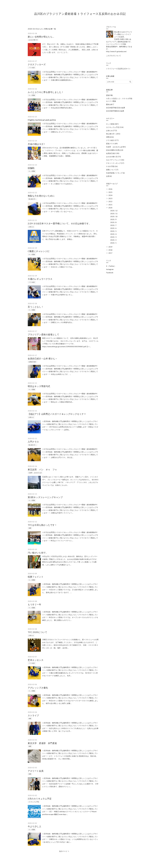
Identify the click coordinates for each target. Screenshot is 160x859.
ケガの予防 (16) (112, 166)
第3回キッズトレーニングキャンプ (45, 497)
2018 (110, 250)
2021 (110, 205)
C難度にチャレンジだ (39, 251)
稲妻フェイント (35, 576)
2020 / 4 (113, 234)
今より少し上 (34, 826)
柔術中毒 (109, 95)
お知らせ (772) (111, 130)
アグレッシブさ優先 (38, 687)
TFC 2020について (37, 632)
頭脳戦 (31, 168)
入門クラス (33, 441)
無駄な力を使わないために (41, 195)
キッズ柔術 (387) (112, 124)
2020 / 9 (113, 219)
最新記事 (109, 90)
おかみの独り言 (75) (113, 157)
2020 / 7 (113, 225)
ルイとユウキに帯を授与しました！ (46, 92)
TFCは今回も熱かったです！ (42, 525)
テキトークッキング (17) (115, 163)
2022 (110, 201)
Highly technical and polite (42, 120)
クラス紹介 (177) (112, 140)
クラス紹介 (32, 67)
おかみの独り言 (33, 40)
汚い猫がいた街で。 (38, 552)
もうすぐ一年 (34, 604)
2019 (110, 247)
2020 (110, 208)
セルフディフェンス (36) (115, 160)
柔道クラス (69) (112, 143)
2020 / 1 (113, 243)
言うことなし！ (35, 306)
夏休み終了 (110, 104)
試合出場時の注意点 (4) (114, 150)
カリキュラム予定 (34, 802)
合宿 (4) (109, 176)
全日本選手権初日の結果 (115, 111)
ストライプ (33, 715)
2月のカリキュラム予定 (40, 798)
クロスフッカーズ (37, 64)
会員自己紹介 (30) (112, 153)
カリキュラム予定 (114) (114, 127)
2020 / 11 (113, 214)
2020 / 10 (113, 216)
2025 (110, 192)
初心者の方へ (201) (113, 134)
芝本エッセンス (35, 660)
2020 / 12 (113, 211)
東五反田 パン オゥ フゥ (42, 469)
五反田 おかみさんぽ (35, 472)
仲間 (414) (110, 137)
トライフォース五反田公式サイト (118, 69)
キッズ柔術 (32, 95)
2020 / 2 (113, 240)
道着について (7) (112, 170)
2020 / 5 (113, 231)
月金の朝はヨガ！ (37, 144)
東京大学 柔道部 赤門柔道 (42, 743)
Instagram (110, 269)
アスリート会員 (35, 771)
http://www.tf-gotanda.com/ (116, 51)
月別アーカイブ (112, 184)
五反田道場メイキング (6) (115, 173)
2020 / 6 (113, 228)
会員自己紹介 (32, 362)
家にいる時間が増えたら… (41, 36)
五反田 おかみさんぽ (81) (116, 147)
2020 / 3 (113, 237)
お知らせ (31, 227)
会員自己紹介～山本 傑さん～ (42, 358)
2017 (110, 253)
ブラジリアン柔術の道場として (43, 334)
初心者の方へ (32, 199)
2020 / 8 (113, 222)
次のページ (63, 851)
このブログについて (113, 56)
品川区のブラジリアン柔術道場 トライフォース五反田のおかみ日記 (80, 13)
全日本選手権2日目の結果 (115, 108)
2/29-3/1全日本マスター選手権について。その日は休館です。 (59, 223)
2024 (110, 195)
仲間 (30, 528)
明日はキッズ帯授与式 (39, 386)
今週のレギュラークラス (40, 279)
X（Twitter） (111, 266)
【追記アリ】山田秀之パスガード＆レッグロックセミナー (57, 414)
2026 (110, 189)
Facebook (109, 273)
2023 (110, 198)
